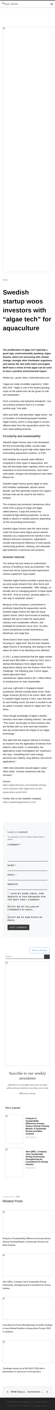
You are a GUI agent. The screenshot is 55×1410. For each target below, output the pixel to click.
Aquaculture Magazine (22, 1402)
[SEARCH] (24, 957)
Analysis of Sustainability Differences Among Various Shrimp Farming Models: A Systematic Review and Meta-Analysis (37, 1126)
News (5, 280)
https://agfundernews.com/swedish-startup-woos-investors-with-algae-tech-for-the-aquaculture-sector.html (25, 788)
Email (12, 875)
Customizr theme (41, 1405)
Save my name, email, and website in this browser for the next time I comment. (27, 896)
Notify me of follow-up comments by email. (23, 908)
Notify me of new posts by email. (25, 918)
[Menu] (51, 4)
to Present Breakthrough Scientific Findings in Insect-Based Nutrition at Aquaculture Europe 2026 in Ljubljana (27, 1328)
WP (18, 1405)
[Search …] (47, 957)
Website (13, 884)
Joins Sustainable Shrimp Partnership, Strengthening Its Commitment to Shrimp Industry (27, 1285)
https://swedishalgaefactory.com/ (19, 802)
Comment (14, 845)
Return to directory (39, 950)
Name (12, 865)
